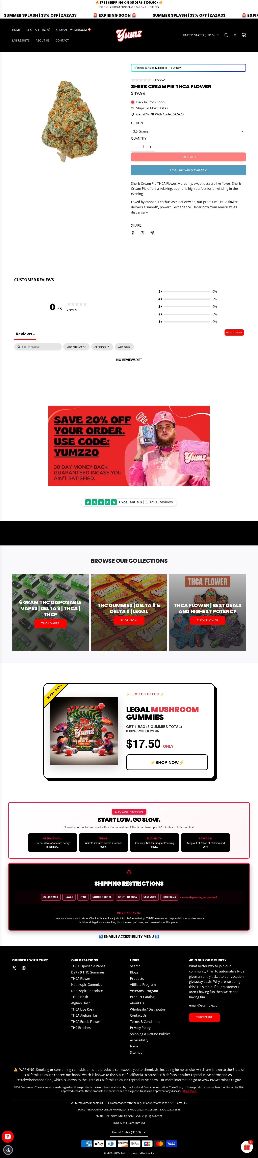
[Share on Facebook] (133, 233)
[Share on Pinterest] (152, 233)
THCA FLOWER (207, 620)
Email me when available (188, 170)
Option (137, 123)
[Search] (226, 35)
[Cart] (243, 35)
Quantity (139, 138)
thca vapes (50, 623)
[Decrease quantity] (135, 146)
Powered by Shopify (143, 1153)
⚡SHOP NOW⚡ (167, 762)
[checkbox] (124, 346)
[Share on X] (142, 233)
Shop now (129, 620)
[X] (14, 968)
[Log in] (235, 35)
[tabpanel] (129, 373)
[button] (187, 291)
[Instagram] (23, 968)
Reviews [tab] (25, 334)
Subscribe (204, 1017)
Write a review (234, 332)
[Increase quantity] (150, 146)
